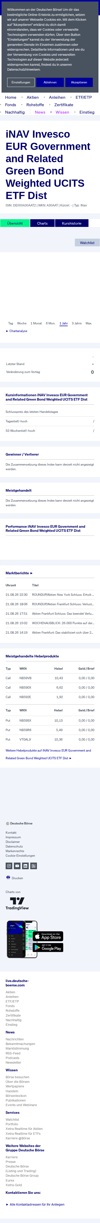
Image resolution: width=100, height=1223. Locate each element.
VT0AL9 (25, 739)
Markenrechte (15, 851)
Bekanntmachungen (20, 1044)
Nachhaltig (15, 112)
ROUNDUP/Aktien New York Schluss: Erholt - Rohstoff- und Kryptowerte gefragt (63, 595)
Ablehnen (50, 82)
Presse (11, 1162)
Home (10, 97)
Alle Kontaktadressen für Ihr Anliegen (35, 1204)
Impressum (13, 837)
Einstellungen (21, 82)
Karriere (12, 1157)
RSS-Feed (13, 1053)
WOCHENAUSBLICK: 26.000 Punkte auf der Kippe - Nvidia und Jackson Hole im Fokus (63, 623)
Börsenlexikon (16, 1096)
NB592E (25, 697)
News (40, 112)
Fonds (10, 104)
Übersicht (15, 223)
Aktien (33, 97)
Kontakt (11, 832)
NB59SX (25, 720)
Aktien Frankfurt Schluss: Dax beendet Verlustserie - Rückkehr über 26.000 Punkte (63, 613)
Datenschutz (14, 846)
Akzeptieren (79, 82)
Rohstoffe (35, 104)
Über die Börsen (17, 1081)
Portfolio (12, 1124)
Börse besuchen (17, 1077)
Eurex (10, 1180)
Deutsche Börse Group (22, 1175)
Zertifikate (63, 104)
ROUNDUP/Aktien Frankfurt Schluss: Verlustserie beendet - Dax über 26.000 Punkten (63, 604)
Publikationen (16, 1100)
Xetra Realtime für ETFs (23, 1133)
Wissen (62, 112)
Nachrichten (15, 1039)
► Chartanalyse (16, 331)
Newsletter (13, 1062)
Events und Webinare (21, 1105)
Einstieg (86, 112)
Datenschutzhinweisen (23, 69)
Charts (42, 223)
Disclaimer (13, 842)
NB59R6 (25, 730)
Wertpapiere (15, 1086)
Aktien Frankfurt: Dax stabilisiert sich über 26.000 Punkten (63, 632)
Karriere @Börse (18, 1138)
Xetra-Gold (14, 1185)
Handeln (12, 1091)
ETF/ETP (84, 97)
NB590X (25, 687)
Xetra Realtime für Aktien (24, 1129)
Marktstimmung (17, 1048)
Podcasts (12, 1058)
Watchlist (87, 242)
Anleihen (57, 97)
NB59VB (25, 678)
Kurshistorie (72, 223)
